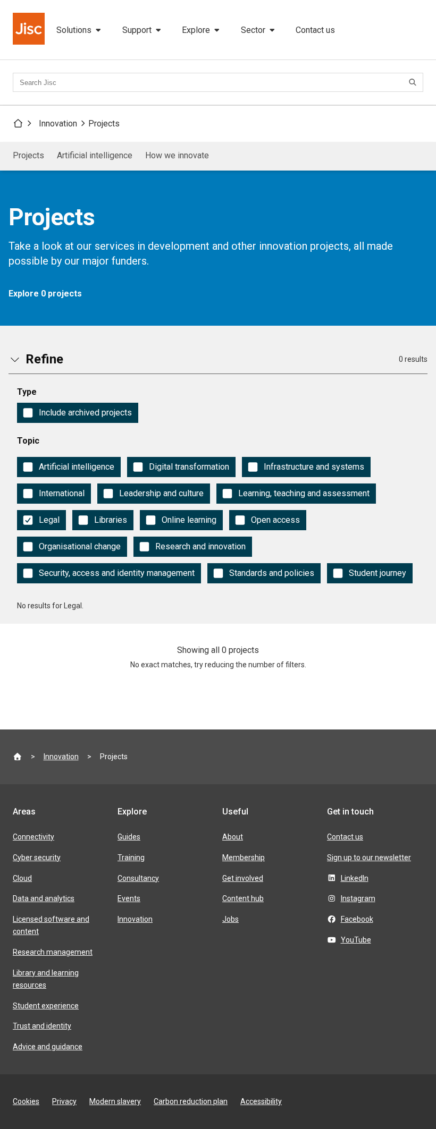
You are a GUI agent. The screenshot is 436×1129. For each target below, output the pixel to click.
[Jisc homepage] (30, 30)
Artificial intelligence (94, 155)
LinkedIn (354, 878)
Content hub (243, 898)
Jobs (230, 919)
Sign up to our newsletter (369, 857)
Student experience (46, 1005)
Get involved (242, 878)
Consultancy (138, 878)
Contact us (315, 30)
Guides (129, 837)
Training (131, 857)
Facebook (357, 919)
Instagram (358, 898)
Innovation (58, 123)
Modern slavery (115, 1101)
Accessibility (261, 1101)
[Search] (414, 82)
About (232, 837)
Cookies (26, 1101)
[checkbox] (77, 413)
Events (129, 898)
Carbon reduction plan (191, 1101)
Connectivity (33, 837)
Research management (53, 952)
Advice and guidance (47, 1046)
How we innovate (177, 155)
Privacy (64, 1101)
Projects (104, 123)
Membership (243, 857)
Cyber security (37, 857)
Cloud (22, 878)
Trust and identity (42, 1026)
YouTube (356, 940)
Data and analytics (43, 898)
